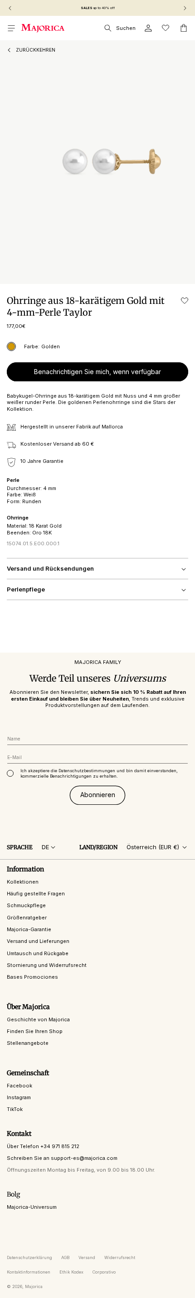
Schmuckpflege (26, 905)
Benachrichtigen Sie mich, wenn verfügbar (97, 371)
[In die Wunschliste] (184, 301)
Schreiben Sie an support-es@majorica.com (62, 1158)
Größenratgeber (27, 917)
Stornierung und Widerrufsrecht (47, 965)
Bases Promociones (32, 977)
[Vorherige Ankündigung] (10, 8)
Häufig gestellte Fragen (36, 893)
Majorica (34, 1286)
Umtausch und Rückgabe (37, 953)
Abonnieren (97, 794)
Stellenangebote (28, 1043)
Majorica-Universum (32, 1207)
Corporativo (104, 1271)
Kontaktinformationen (28, 1271)
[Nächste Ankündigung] (185, 8)
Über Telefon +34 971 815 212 (43, 1146)
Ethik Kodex (71, 1271)
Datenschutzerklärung (29, 1257)
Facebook (19, 1085)
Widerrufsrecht (119, 1257)
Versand (86, 1257)
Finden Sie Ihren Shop (35, 1031)
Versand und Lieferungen (38, 941)
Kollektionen (23, 882)
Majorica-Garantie (29, 929)
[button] (11, 28)
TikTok (15, 1109)
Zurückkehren (35, 50)
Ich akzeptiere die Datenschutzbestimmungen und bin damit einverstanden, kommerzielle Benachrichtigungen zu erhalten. (99, 773)
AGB (65, 1257)
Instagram (19, 1097)
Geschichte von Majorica (38, 1019)
